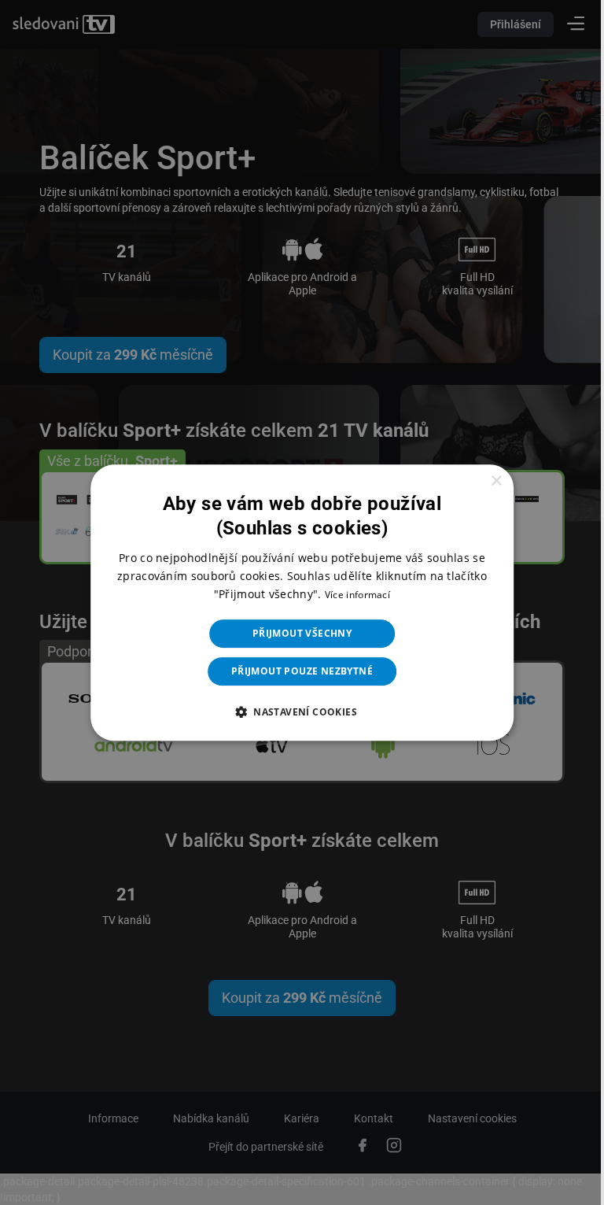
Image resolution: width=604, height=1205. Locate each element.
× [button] (486, 481)
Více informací (351, 594)
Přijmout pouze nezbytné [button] (295, 671)
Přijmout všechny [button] (295, 633)
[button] (296, 711)
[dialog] (296, 602)
